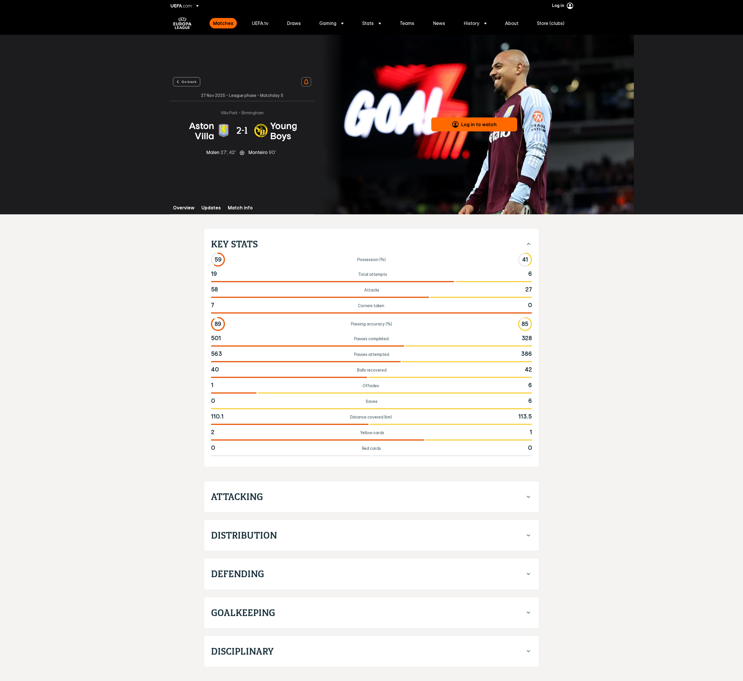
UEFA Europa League (182, 23)
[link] (223, 23)
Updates (211, 207)
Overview (183, 207)
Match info (240, 207)
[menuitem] (225, 23)
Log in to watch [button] (479, 124)
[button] (331, 23)
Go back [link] (188, 81)
